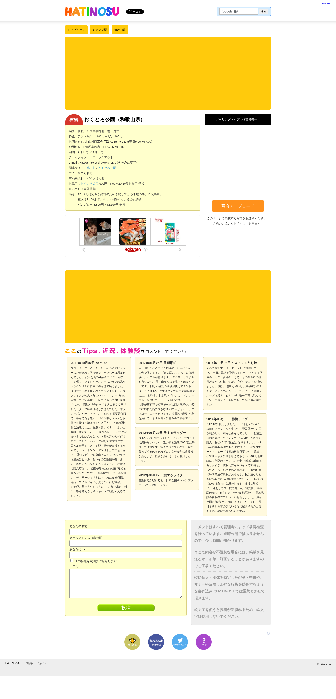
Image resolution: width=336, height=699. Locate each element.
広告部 (41, 663)
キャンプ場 (99, 29)
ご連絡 (28, 663)
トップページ (76, 29)
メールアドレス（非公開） (87, 537)
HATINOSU (12, 663)
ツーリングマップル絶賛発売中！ (238, 119)
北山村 (91, 167)
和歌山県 (120, 29)
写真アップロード (237, 206)
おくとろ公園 (107, 167)
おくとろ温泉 (90, 183)
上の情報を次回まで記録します (95, 561)
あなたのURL (78, 549)
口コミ (73, 566)
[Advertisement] (168, 73)
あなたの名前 (78, 526)
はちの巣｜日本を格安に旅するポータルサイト (92, 11)
